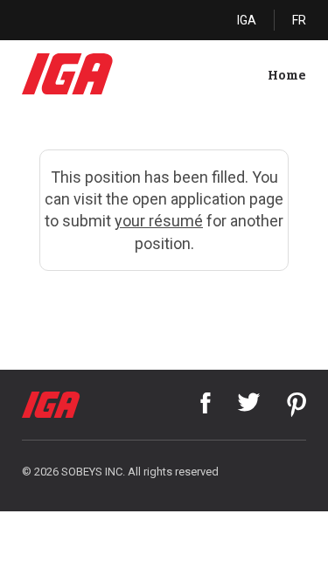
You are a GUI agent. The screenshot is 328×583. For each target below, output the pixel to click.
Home (287, 75)
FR (299, 20)
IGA (246, 20)
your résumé (159, 221)
